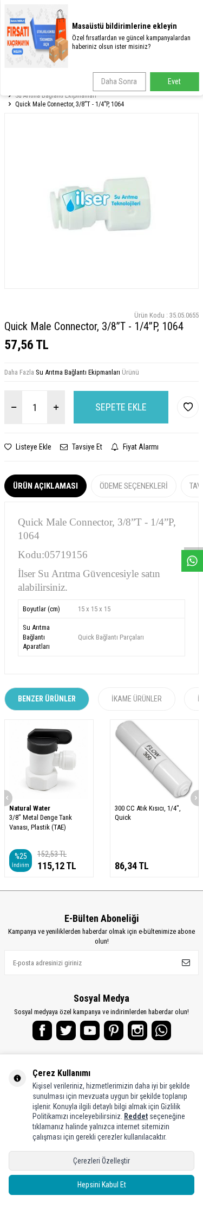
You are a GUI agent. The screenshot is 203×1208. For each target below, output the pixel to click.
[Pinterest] (113, 1030)
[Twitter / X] (66, 1030)
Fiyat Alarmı (140, 446)
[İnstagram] (137, 1030)
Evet (174, 81)
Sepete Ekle (121, 407)
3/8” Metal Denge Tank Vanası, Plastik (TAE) (40, 822)
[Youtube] (90, 1030)
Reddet (136, 1116)
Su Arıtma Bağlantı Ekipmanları (55, 95)
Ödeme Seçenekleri (134, 486)
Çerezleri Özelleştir (101, 1160)
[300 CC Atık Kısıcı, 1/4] (154, 759)
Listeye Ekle (32, 446)
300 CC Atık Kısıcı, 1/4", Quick (148, 812)
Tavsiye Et (86, 446)
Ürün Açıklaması (45, 486)
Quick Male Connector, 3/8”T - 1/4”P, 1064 (69, 104)
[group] (101, 200)
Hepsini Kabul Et (101, 1184)
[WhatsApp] (161, 1030)
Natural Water (29, 808)
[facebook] (42, 1030)
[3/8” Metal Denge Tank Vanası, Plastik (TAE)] (49, 759)
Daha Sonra (119, 81)
